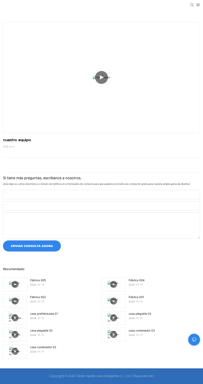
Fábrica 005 (38, 280)
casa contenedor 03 (142, 330)
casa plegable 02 (41, 330)
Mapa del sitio (143, 376)
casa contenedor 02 (43, 347)
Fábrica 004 (137, 280)
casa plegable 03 (140, 313)
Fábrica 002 (38, 297)
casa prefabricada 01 (44, 313)
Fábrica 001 (136, 297)
